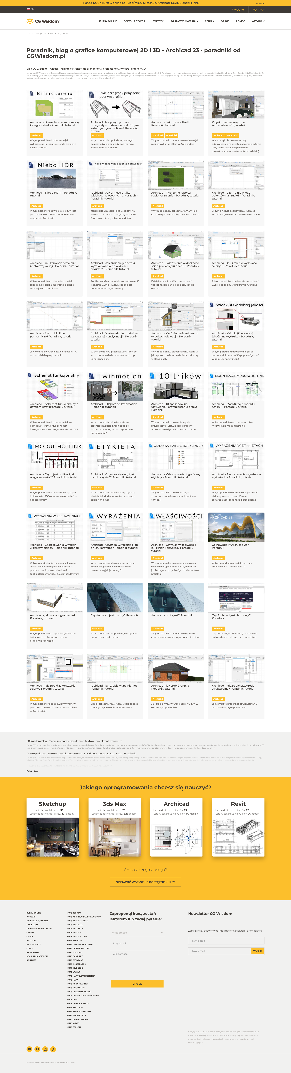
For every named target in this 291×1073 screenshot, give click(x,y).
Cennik (209, 21)
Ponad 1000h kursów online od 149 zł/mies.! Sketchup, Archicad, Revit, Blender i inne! (141, 3)
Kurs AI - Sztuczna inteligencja (84, 917)
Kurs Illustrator (76, 964)
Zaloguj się (238, 9)
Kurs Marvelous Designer (81, 976)
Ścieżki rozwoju (135, 21)
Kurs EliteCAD (74, 952)
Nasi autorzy (34, 944)
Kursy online (108, 21)
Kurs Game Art (75, 956)
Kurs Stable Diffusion (79, 1011)
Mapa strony (33, 952)
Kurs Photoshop (76, 988)
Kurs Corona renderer (80, 944)
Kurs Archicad (75, 925)
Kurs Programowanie (79, 992)
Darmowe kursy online (39, 928)
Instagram (45, 1049)
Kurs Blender (74, 940)
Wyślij (137, 983)
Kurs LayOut (73, 972)
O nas (30, 948)
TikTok (53, 1049)
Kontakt (31, 960)
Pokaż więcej (32, 771)
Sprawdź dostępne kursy (145, 882)
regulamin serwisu (37, 956)
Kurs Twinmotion (76, 1015)
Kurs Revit (72, 999)
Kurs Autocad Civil (77, 936)
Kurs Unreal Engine (78, 1019)
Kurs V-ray (73, 1023)
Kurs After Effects (77, 921)
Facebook (37, 1049)
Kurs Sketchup (75, 1007)
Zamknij (260, 3)
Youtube (29, 1049)
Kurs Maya (72, 980)
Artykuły (258, 21)
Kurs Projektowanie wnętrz (83, 995)
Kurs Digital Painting (78, 948)
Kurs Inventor (75, 968)
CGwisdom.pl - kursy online (43, 33)
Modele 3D (32, 925)
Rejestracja (258, 9)
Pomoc (240, 21)
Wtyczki (158, 21)
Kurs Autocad (74, 932)
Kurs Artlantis (75, 928)
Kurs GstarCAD (75, 960)
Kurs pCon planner (77, 984)
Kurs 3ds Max (74, 913)
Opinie (225, 21)
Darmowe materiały (184, 21)
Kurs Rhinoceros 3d (78, 1003)
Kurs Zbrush (74, 1027)
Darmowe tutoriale (37, 921)
